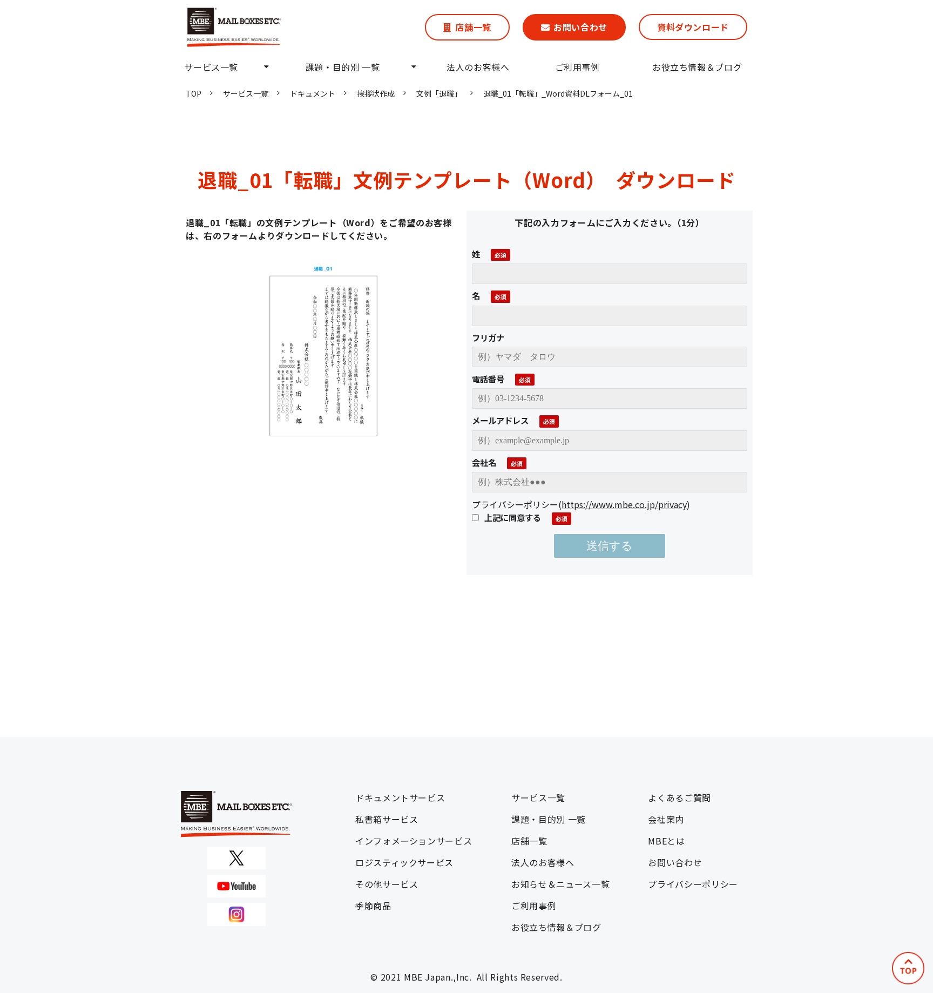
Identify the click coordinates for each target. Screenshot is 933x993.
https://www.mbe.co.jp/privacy (624, 504)
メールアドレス (500, 420)
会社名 (484, 462)
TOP (193, 93)
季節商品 (373, 905)
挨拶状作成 (376, 93)
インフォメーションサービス (413, 840)
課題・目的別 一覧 (343, 66)
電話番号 (488, 378)
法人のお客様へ (478, 66)
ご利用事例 (577, 66)
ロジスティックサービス (404, 862)
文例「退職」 (439, 93)
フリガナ (488, 337)
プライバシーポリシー (693, 883)
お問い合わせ (580, 27)
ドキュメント (312, 93)
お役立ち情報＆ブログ (697, 66)
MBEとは (666, 840)
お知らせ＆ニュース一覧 (560, 883)
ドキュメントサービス (400, 797)
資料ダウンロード (693, 27)
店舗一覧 (473, 27)
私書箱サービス (386, 819)
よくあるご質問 (679, 797)
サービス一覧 (211, 66)
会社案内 (666, 819)
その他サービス (386, 883)
